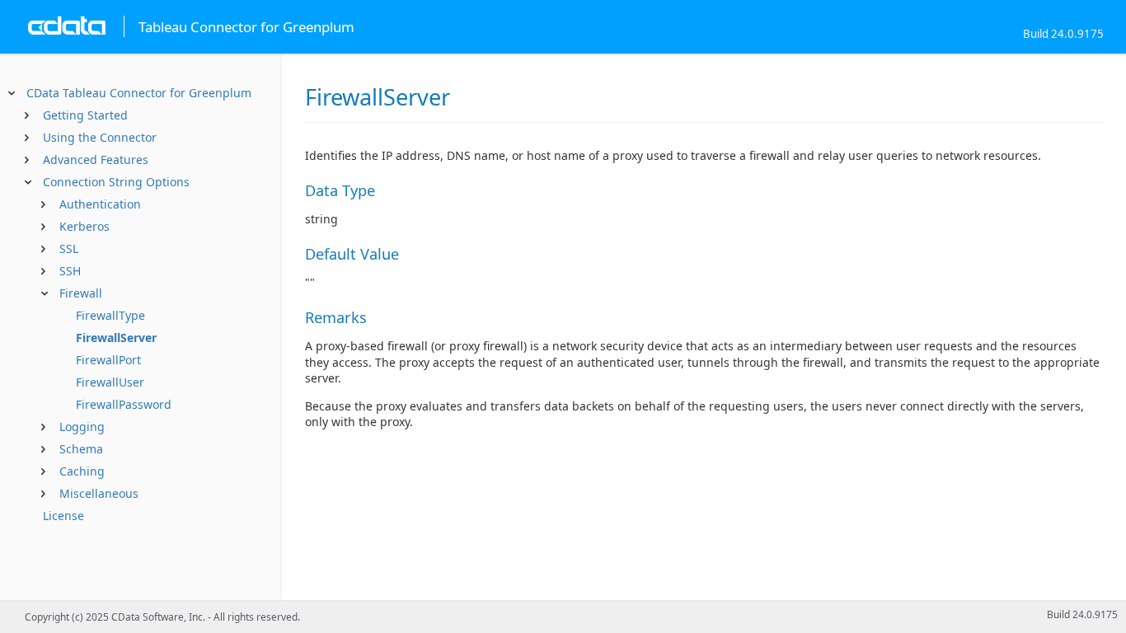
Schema (81, 449)
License (63, 515)
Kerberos (84, 226)
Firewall (80, 293)
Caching (82, 471)
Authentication (100, 204)
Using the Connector (100, 137)
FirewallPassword (123, 404)
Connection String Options (116, 182)
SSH (70, 271)
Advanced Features (95, 159)
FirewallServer (116, 337)
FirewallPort (108, 360)
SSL (68, 248)
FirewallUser (110, 382)
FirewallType (110, 315)
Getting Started (85, 115)
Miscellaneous (98, 493)
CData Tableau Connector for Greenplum (138, 93)
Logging (82, 426)
